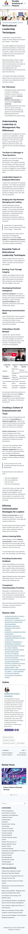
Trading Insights (6, 862)
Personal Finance (7, 855)
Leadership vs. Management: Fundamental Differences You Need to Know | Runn (15, 638)
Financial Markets (7, 835)
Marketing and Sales (8, 853)
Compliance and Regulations (10, 815)
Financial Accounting (8, 830)
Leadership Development (9, 743)
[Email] (15, 730)
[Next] (23, 781)
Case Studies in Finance (9, 813)
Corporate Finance (7, 817)
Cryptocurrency (6, 819)
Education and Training (8, 824)
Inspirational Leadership (9, 740)
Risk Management (7, 857)
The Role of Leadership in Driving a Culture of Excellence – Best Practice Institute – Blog (15, 665)
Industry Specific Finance (9, 844)
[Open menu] (25, 3)
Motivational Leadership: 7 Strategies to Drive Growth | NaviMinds (13, 628)
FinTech (4, 839)
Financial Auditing (7, 833)
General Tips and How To (9, 842)
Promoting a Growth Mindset (21, 753)
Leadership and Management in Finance (12, 22)
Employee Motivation (8, 737)
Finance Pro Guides (7, 828)
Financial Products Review (9, 837)
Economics (5, 822)
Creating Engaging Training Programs (7, 753)
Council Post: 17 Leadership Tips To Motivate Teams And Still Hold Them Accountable (15, 622)
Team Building (20, 743)
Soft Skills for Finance (8, 859)
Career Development (8, 811)
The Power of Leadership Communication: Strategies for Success (13, 675)
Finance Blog (5, 826)
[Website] (18, 730)
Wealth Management (8, 864)
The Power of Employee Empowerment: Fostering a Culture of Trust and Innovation (15, 655)
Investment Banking (7, 848)
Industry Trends (6, 846)
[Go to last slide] (4, 781)
